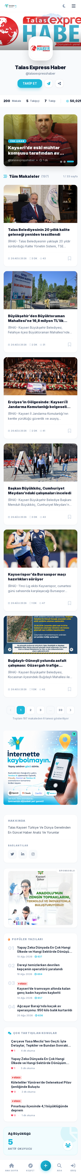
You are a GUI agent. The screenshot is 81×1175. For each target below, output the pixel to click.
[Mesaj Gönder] (48, 83)
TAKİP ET (30, 83)
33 (60, 710)
